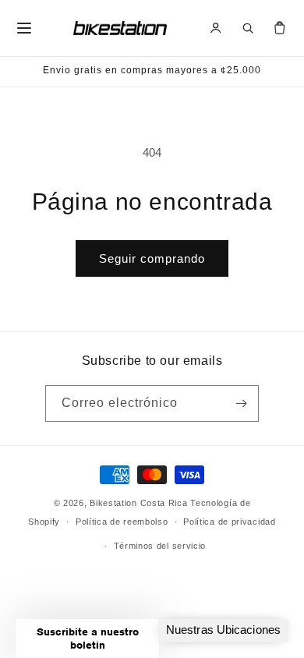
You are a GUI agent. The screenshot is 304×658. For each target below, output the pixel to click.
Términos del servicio (160, 545)
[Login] (215, 28)
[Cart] (279, 28)
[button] (87, 638)
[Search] (247, 28)
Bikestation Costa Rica (138, 503)
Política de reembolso (122, 521)
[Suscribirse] (241, 403)
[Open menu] (24, 28)
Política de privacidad (229, 521)
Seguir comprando (152, 258)
